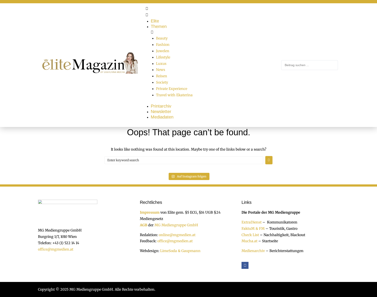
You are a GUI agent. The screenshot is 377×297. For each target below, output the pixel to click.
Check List (250, 235)
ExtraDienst (252, 222)
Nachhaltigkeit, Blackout (282, 235)
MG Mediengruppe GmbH (176, 225)
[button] (211, 11)
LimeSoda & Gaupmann (180, 251)
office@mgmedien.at (55, 249)
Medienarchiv (253, 251)
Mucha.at (249, 241)
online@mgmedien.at (177, 235)
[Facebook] (245, 265)
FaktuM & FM (253, 228)
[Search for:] (184, 160)
